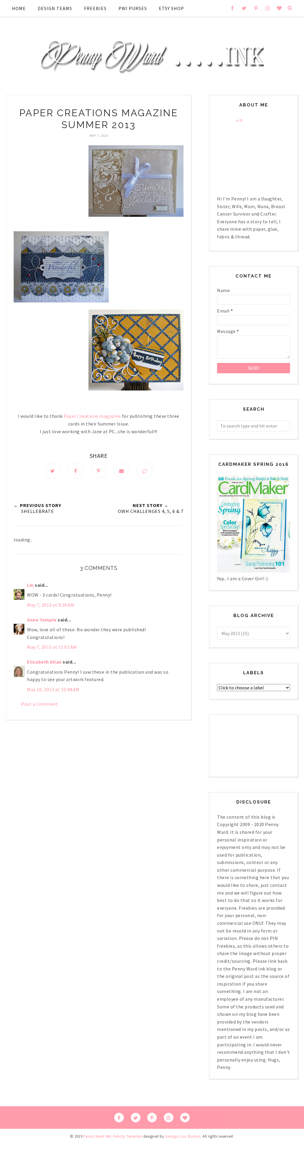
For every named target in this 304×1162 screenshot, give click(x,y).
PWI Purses (132, 8)
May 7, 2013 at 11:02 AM (52, 647)
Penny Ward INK (97, 1136)
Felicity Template (127, 1136)
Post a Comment (39, 704)
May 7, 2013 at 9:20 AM (50, 605)
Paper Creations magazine (92, 416)
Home (19, 8)
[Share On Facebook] (76, 471)
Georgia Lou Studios (183, 1136)
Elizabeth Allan (44, 662)
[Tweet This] (53, 471)
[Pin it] (99, 471)
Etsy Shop (171, 8)
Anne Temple (42, 620)
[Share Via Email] (122, 471)
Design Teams (55, 8)
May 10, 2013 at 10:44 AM (53, 689)
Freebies (95, 8)
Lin (30, 585)
